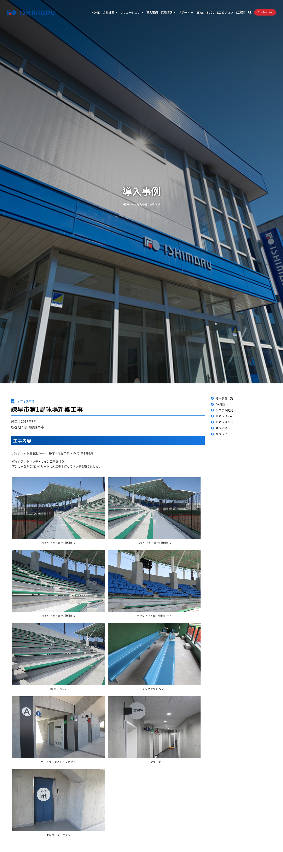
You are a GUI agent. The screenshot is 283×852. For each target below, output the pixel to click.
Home (130, 204)
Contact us (265, 12)
